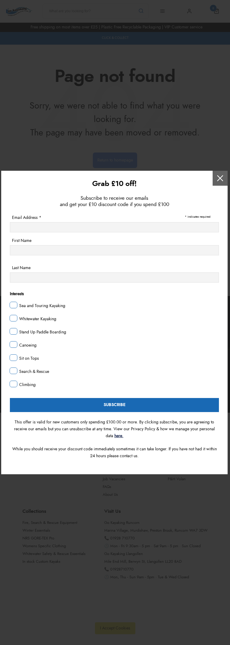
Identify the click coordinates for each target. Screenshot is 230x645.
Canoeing (28, 345)
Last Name (21, 268)
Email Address (26, 218)
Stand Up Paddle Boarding (42, 332)
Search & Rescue (34, 372)
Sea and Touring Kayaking (42, 306)
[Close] (220, 178)
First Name (21, 241)
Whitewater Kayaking (37, 319)
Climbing (27, 385)
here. (118, 436)
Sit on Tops (29, 358)
